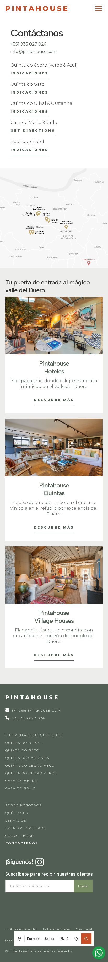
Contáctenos (21, 843)
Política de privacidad (21, 929)
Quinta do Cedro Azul (29, 765)
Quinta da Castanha (27, 758)
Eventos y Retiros (25, 828)
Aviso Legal (83, 929)
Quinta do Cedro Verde (31, 773)
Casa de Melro (21, 781)
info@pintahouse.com (33, 51)
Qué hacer (17, 813)
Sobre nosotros (23, 805)
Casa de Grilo (20, 788)
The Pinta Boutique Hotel (34, 735)
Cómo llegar (19, 836)
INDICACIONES (29, 73)
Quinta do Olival (24, 743)
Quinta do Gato (22, 750)
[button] (86, 938)
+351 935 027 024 (28, 44)
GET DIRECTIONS (32, 131)
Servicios (15, 820)
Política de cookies (56, 929)
